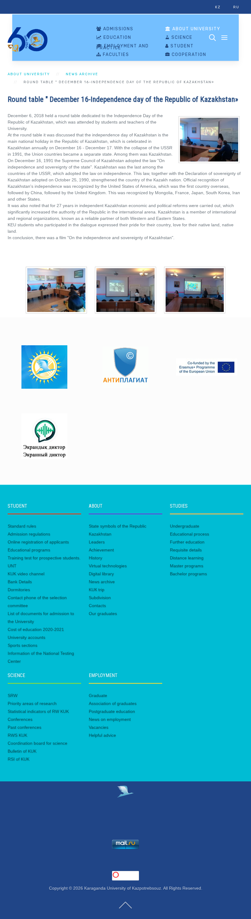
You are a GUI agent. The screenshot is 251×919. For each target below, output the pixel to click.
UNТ (12, 565)
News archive (82, 74)
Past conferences (24, 727)
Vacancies (98, 727)
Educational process (189, 534)
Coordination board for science (37, 743)
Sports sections (22, 645)
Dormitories (19, 589)
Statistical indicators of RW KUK (38, 711)
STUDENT (181, 46)
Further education (187, 541)
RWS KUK (17, 735)
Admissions (117, 29)
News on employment (110, 719)
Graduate (98, 695)
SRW (12, 695)
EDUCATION (116, 37)
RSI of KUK (18, 759)
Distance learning (187, 557)
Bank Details (20, 581)
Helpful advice (102, 735)
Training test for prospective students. (44, 557)
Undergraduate (184, 526)
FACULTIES (115, 54)
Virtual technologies (108, 565)
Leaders (97, 541)
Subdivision (100, 597)
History (95, 557)
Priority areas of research (32, 703)
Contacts (97, 605)
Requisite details (186, 549)
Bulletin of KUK (22, 751)
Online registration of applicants (38, 541)
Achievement (101, 549)
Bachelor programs (188, 573)
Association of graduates (113, 703)
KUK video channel (26, 573)
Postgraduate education (112, 711)
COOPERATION (188, 54)
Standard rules (22, 526)
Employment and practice (122, 47)
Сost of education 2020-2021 (36, 629)
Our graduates (103, 613)
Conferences (20, 719)
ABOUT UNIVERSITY (195, 29)
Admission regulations (29, 534)
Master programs (186, 565)
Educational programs (29, 549)
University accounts (26, 637)
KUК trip (96, 589)
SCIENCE (181, 37)
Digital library (101, 573)
